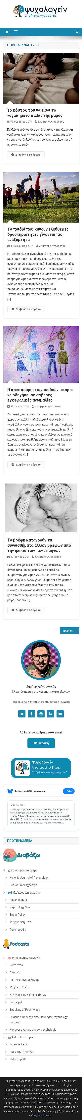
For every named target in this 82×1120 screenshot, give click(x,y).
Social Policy (17, 914)
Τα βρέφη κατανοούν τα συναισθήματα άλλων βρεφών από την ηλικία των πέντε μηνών (39, 545)
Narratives (16, 965)
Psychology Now (20, 907)
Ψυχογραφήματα (20, 922)
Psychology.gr (18, 899)
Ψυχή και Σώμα (19, 987)
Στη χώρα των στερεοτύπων (28, 994)
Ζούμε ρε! (16, 1002)
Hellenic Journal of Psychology (29, 877)
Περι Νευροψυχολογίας (24, 979)
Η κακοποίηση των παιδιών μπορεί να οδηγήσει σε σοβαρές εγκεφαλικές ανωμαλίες (40, 395)
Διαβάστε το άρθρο (28, 154)
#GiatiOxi (15, 972)
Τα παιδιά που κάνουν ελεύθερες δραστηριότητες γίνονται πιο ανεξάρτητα (38, 234)
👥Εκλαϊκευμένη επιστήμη (25, 892)
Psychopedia (18, 929)
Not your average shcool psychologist (34, 1029)
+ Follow (68, 791)
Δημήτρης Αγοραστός (51, 121)
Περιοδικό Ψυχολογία (23, 885)
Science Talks (18, 1044)
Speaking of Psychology (25, 1009)
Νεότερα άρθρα (71, 630)
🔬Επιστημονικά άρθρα (22, 870)
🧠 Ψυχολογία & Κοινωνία (24, 957)
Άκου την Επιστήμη (22, 1051)
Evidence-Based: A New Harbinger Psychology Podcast (39, 1019)
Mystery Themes (43, 1115)
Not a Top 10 (18, 1059)
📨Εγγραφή (41, 743)
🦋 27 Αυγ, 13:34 (17, 805)
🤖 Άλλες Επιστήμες (21, 1037)
